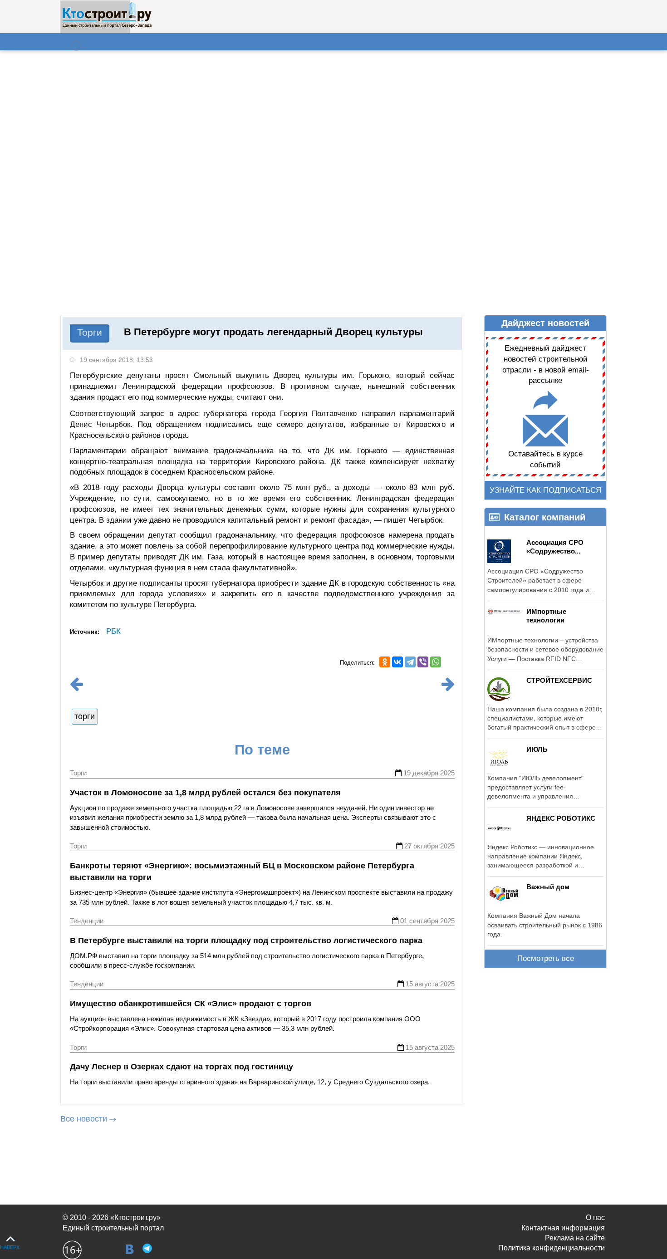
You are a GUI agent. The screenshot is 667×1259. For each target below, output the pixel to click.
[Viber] (422, 661)
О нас (595, 1217)
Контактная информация (563, 1228)
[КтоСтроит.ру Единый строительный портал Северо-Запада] (107, 25)
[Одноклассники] (384, 661)
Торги (89, 332)
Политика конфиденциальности (551, 1248)
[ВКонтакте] (397, 661)
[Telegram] (410, 661)
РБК (113, 631)
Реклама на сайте (575, 1238)
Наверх (10, 1247)
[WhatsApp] (435, 661)
